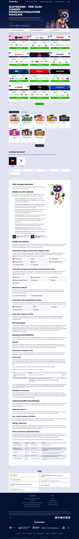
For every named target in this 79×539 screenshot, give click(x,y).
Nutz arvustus (18, 49)
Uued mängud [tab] (24, 112)
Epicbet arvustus (60, 66)
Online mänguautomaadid (31, 1)
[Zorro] (64, 121)
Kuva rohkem (38, 103)
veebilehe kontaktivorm (32, 186)
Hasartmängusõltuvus (44, 537)
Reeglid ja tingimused (15, 537)
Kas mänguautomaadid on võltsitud (32, 498)
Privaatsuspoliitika (52, 500)
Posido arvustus (60, 99)
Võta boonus (18, 64)
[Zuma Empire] (52, 121)
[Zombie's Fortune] (39, 136)
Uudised (68, 1)
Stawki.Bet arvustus (39, 99)
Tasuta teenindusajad (59, 1)
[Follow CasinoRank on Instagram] (59, 518)
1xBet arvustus (19, 82)
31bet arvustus (39, 82)
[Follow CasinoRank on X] (61, 518)
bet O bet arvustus (60, 82)
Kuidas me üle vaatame (52, 502)
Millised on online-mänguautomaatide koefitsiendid (32, 502)
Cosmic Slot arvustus (19, 99)
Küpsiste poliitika (26, 537)
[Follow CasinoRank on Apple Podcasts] (69, 518)
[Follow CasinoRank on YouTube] (64, 518)
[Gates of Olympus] (14, 121)
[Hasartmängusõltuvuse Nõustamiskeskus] (24, 528)
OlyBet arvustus (60, 49)
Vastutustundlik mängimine (56, 537)
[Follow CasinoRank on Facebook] (56, 518)
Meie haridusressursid (36, 245)
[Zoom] (14, 136)
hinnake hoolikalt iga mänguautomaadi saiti (23, 194)
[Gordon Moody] (36, 528)
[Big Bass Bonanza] (27, 121)
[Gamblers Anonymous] (63, 528)
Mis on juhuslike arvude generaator (32, 506)
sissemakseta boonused (35, 211)
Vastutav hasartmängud (17, 403)
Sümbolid (32, 500)
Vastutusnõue (34, 537)
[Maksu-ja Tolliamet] (13, 528)
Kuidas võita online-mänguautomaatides (32, 504)
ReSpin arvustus (39, 49)
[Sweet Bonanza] (39, 121)
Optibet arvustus (19, 66)
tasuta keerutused (24, 211)
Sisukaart (66, 537)
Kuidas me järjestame (52, 504)
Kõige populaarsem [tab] (14, 112)
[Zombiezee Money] (27, 136)
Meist (53, 498)
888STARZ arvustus (39, 66)
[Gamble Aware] (51, 528)
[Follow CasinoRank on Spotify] (66, 518)
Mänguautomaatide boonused (46, 1)
